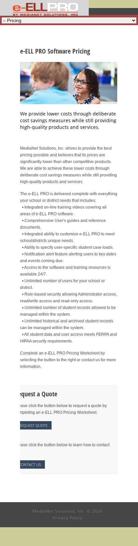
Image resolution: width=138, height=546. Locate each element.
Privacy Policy (67, 518)
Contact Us (30, 464)
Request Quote (33, 425)
